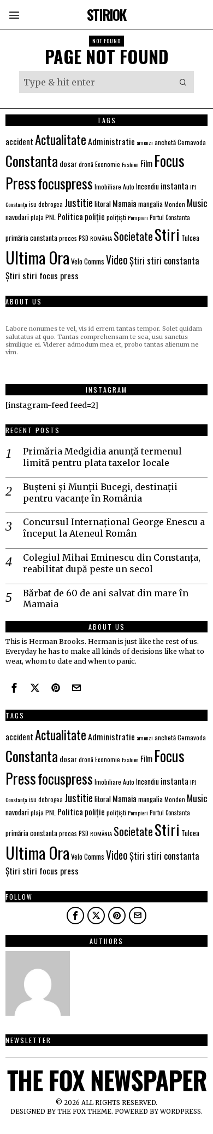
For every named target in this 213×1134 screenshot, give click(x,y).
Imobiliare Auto (114, 186)
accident (19, 141)
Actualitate (60, 139)
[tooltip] (14, 687)
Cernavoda (191, 142)
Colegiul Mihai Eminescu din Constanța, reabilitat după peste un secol (111, 563)
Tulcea (190, 238)
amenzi (145, 142)
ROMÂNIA (101, 238)
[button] (183, 82)
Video (117, 260)
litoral (102, 203)
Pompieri (138, 217)
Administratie (111, 141)
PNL (50, 217)
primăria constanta (31, 237)
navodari (17, 216)
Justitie (78, 202)
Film (146, 163)
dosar (68, 163)
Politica (70, 216)
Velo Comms (87, 261)
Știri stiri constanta (164, 260)
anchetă (165, 142)
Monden (174, 204)
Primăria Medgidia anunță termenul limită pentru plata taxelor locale (102, 457)
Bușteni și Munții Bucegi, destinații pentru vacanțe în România (100, 492)
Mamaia (125, 203)
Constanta (31, 160)
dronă (86, 164)
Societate (133, 236)
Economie (107, 164)
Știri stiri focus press (42, 275)
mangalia (150, 204)
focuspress (65, 183)
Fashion (130, 164)
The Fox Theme (84, 1111)
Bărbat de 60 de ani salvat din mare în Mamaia (105, 599)
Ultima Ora (37, 257)
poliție (95, 216)
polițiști (116, 217)
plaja (37, 217)
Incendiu (147, 186)
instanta (174, 185)
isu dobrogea (46, 204)
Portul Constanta (170, 217)
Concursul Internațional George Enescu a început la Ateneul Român (114, 527)
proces (68, 238)
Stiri (167, 234)
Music (197, 202)
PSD (83, 238)
